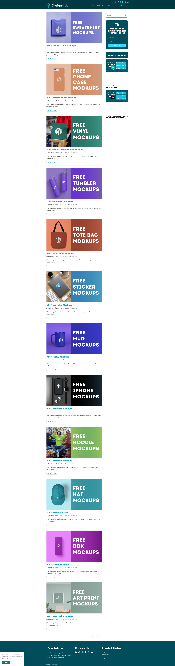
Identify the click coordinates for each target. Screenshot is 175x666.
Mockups (67, 49)
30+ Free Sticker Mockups (59, 305)
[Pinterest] (86, 652)
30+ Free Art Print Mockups (60, 616)
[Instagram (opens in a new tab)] (120, 2)
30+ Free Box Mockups (57, 564)
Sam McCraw (51, 49)
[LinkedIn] (82, 652)
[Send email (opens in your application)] (128, 2)
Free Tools (104, 660)
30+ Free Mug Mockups (57, 357)
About (103, 652)
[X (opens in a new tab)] (113, 2)
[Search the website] (117, 15)
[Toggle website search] (128, 5)
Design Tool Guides (107, 658)
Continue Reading (52, 58)
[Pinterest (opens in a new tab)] (118, 2)
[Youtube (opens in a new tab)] (125, 2)
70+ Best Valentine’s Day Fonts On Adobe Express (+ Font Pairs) (117, 116)
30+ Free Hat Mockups (57, 512)
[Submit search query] (125, 15)
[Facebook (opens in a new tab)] (116, 2)
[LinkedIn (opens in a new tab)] (123, 2)
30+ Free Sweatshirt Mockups (61, 46)
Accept (6, 662)
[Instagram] (79, 652)
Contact (104, 656)
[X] (89, 652)
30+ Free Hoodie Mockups (59, 460)
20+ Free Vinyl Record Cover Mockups (65, 149)
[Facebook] (76, 652)
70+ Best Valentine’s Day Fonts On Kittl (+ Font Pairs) (117, 86)
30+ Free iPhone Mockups (59, 408)
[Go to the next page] (100, 636)
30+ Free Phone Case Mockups (61, 97)
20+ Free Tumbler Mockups (59, 201)
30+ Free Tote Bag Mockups (60, 253)
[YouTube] (92, 652)
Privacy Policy (105, 654)
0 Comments (74, 49)
